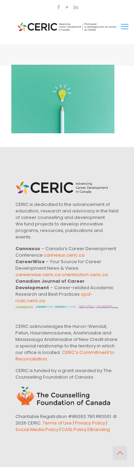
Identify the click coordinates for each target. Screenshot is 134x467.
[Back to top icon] (120, 453)
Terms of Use (57, 423)
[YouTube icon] (67, 7)
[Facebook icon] (58, 7)
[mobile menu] (125, 27)
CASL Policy (74, 429)
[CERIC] (67, 26)
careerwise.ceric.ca (37, 274)
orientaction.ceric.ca (85, 274)
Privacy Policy (90, 423)
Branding (100, 429)
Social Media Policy (36, 429)
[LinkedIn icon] (75, 7)
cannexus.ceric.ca (64, 255)
